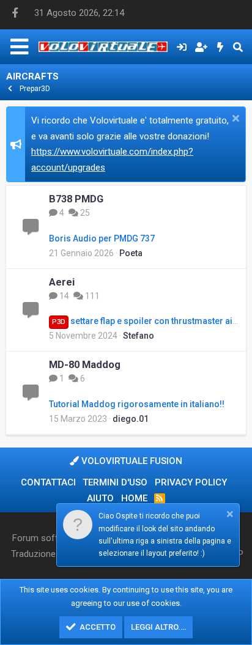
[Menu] (19, 46)
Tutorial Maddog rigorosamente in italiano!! (136, 404)
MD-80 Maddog (84, 364)
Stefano (138, 336)
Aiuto (100, 498)
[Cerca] (237, 47)
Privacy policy (191, 482)
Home (134, 498)
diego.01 (131, 419)
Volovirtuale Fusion (130, 460)
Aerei (62, 282)
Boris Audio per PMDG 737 (102, 238)
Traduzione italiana (48, 553)
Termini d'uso (115, 482)
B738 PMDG (76, 199)
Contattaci (48, 482)
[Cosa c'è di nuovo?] (220, 47)
